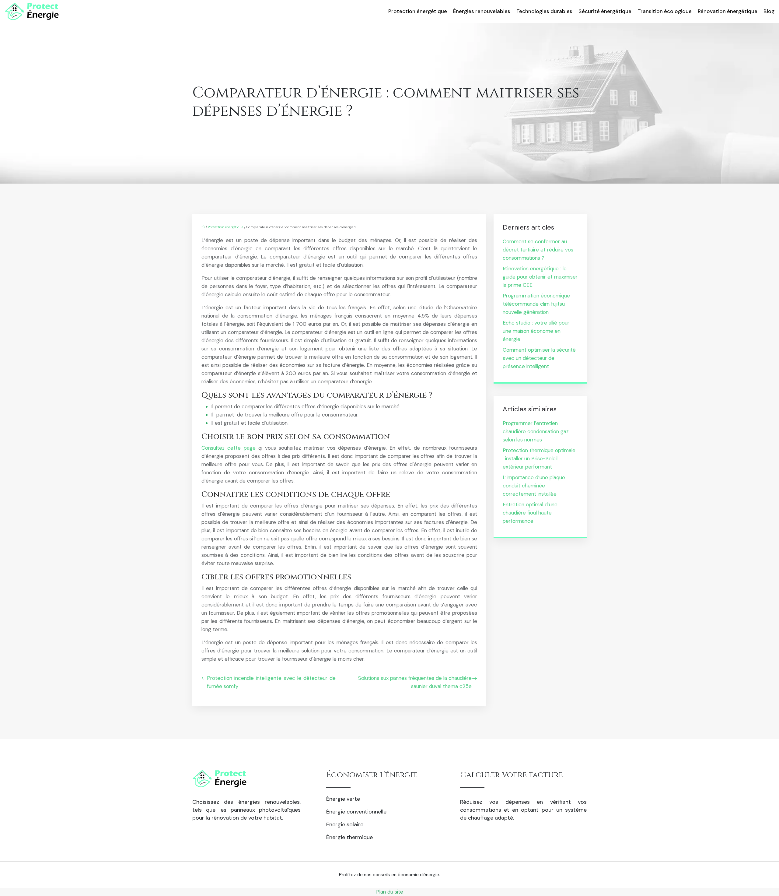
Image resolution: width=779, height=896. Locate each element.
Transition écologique (665, 11)
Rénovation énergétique (727, 11)
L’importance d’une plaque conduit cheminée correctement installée (534, 485)
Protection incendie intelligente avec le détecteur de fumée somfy (271, 682)
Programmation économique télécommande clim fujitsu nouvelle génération (536, 303)
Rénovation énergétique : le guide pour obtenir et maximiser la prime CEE (540, 276)
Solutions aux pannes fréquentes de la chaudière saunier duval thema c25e (415, 682)
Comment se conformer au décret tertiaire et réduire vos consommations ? (538, 249)
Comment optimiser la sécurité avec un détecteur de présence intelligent (539, 358)
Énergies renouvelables (481, 11)
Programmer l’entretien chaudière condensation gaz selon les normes (536, 431)
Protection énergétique (417, 11)
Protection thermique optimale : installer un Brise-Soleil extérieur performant (539, 458)
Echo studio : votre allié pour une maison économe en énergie (536, 331)
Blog (768, 11)
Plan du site (389, 891)
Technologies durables (544, 11)
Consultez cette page (228, 447)
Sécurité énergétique (604, 11)
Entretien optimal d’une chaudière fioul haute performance (530, 512)
